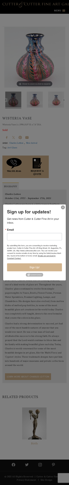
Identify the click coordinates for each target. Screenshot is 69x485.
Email (10, 229)
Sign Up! (34, 267)
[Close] (63, 207)
